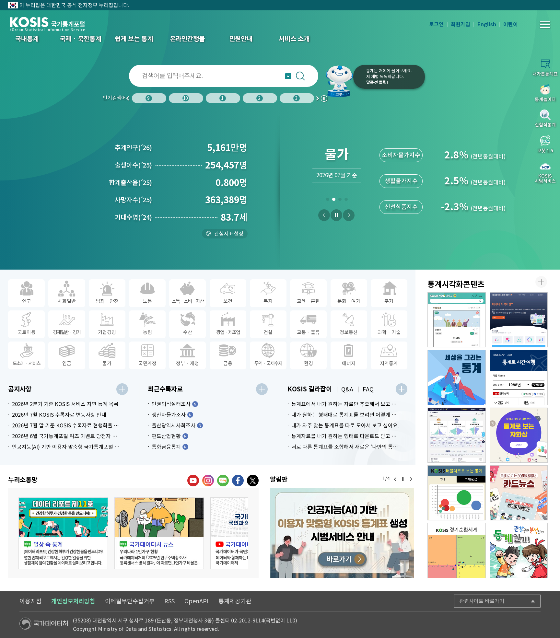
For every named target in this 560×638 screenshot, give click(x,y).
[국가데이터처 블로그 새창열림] (223, 480)
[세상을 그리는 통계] (456, 377)
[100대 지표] (456, 320)
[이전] (324, 215)
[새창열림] (342, 533)
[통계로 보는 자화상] (519, 435)
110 (290, 620)
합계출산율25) (130, 183)
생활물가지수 (401, 181)
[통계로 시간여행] (519, 377)
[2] (333, 200)
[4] (346, 200)
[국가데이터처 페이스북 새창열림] (238, 480)
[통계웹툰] (519, 550)
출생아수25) (133, 165)
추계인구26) (133, 148)
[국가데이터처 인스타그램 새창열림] (208, 480)
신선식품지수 (401, 207)
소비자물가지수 (401, 155)
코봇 (339, 81)
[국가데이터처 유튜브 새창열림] (193, 480)
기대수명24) (133, 217)
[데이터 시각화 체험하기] (519, 320)
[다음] (349, 215)
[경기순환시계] (456, 550)
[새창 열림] (63, 533)
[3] (339, 200)
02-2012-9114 (247, 620)
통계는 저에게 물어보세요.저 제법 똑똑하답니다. (389, 76)
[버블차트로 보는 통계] (456, 493)
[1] (327, 200)
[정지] (336, 215)
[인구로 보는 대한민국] (456, 435)
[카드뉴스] (519, 493)
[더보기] (122, 389)
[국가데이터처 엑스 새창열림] (253, 480)
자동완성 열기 (288, 76)
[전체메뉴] (545, 24)
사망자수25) (133, 200)
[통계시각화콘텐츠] (541, 282)
